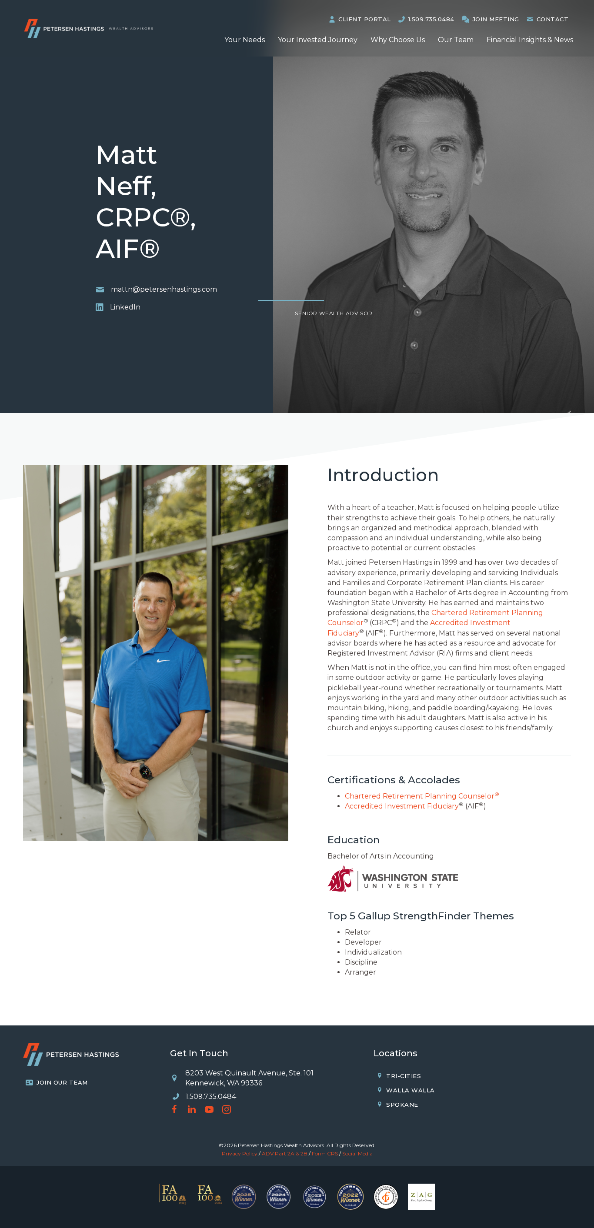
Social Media (357, 1153)
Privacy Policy (239, 1153)
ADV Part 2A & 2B (284, 1153)
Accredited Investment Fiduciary (402, 806)
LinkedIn (125, 307)
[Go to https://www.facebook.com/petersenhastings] (174, 1110)
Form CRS (325, 1153)
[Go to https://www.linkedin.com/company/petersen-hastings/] (191, 1110)
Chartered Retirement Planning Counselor (422, 796)
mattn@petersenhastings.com (164, 289)
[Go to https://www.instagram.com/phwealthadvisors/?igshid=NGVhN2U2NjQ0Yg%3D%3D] (226, 1110)
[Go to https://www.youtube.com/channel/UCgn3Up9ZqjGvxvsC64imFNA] (209, 1110)
